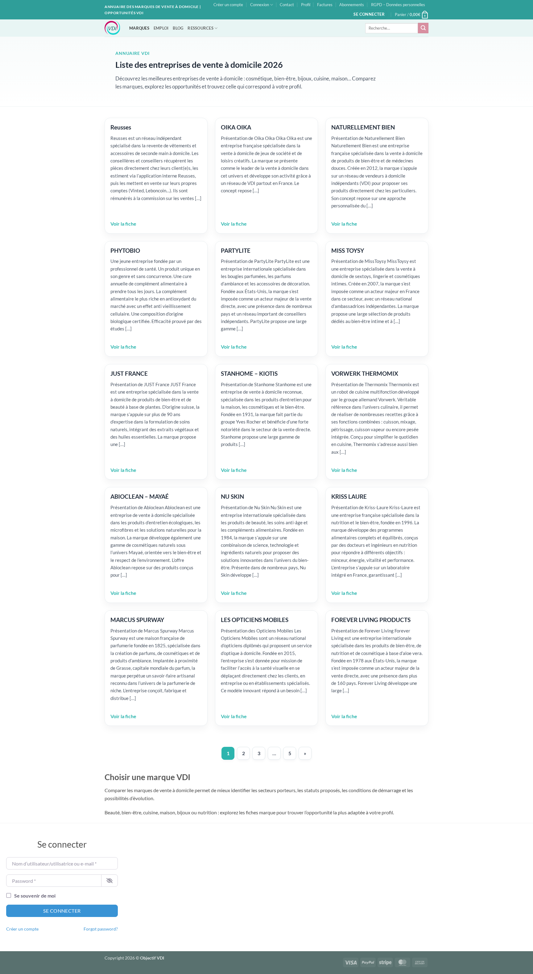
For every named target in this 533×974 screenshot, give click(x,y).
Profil (305, 4)
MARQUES (139, 28)
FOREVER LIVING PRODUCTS (371, 619)
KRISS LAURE (349, 496)
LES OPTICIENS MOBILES (254, 619)
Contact (287, 4)
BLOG (178, 28)
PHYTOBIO (125, 250)
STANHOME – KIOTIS (249, 373)
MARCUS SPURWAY (137, 619)
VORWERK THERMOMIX (364, 373)
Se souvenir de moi (35, 895)
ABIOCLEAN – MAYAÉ (139, 496)
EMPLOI (161, 28)
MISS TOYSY (347, 250)
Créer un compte (228, 4)
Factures (325, 4)
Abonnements (351, 4)
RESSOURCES (200, 28)
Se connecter (62, 911)
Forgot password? (101, 929)
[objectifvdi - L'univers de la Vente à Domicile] (112, 28)
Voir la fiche (123, 224)
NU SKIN (232, 496)
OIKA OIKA (236, 127)
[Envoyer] (423, 28)
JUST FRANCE (129, 373)
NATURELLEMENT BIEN (363, 127)
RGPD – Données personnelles (398, 4)
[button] (369, 14)
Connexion (259, 4)
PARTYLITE (235, 250)
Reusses (120, 127)
